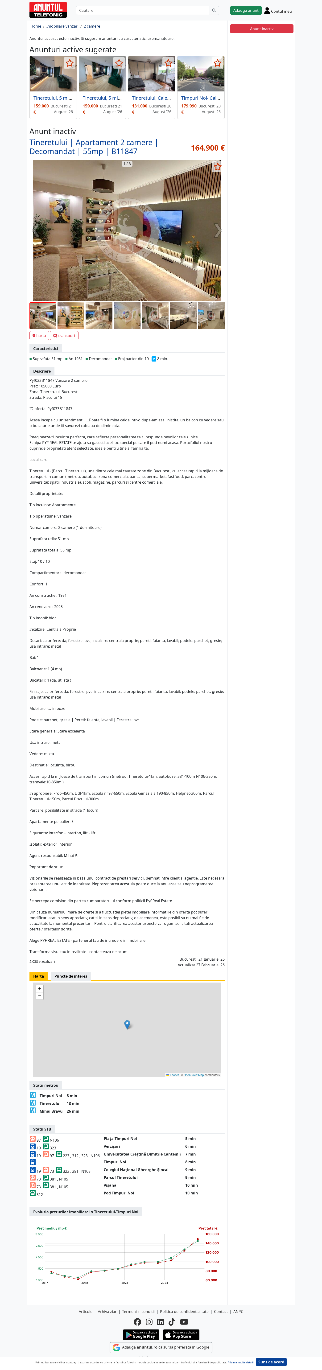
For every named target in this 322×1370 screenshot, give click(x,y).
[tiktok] (172, 1322)
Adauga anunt (246, 10)
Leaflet (174, 1075)
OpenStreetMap (194, 1075)
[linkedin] (160, 1322)
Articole (85, 1311)
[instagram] (149, 1322)
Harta (38, 976)
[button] (127, 1025)
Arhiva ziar (107, 1311)
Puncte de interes (70, 976)
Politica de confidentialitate (184, 1311)
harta (41, 335)
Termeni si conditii (138, 1311)
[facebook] (137, 1322)
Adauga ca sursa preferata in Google (165, 1347)
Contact (221, 1311)
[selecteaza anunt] (69, 63)
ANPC (238, 1311)
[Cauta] (214, 10)
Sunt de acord (271, 1362)
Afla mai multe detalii (241, 1362)
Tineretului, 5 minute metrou (114, 98)
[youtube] (184, 1322)
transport (66, 335)
